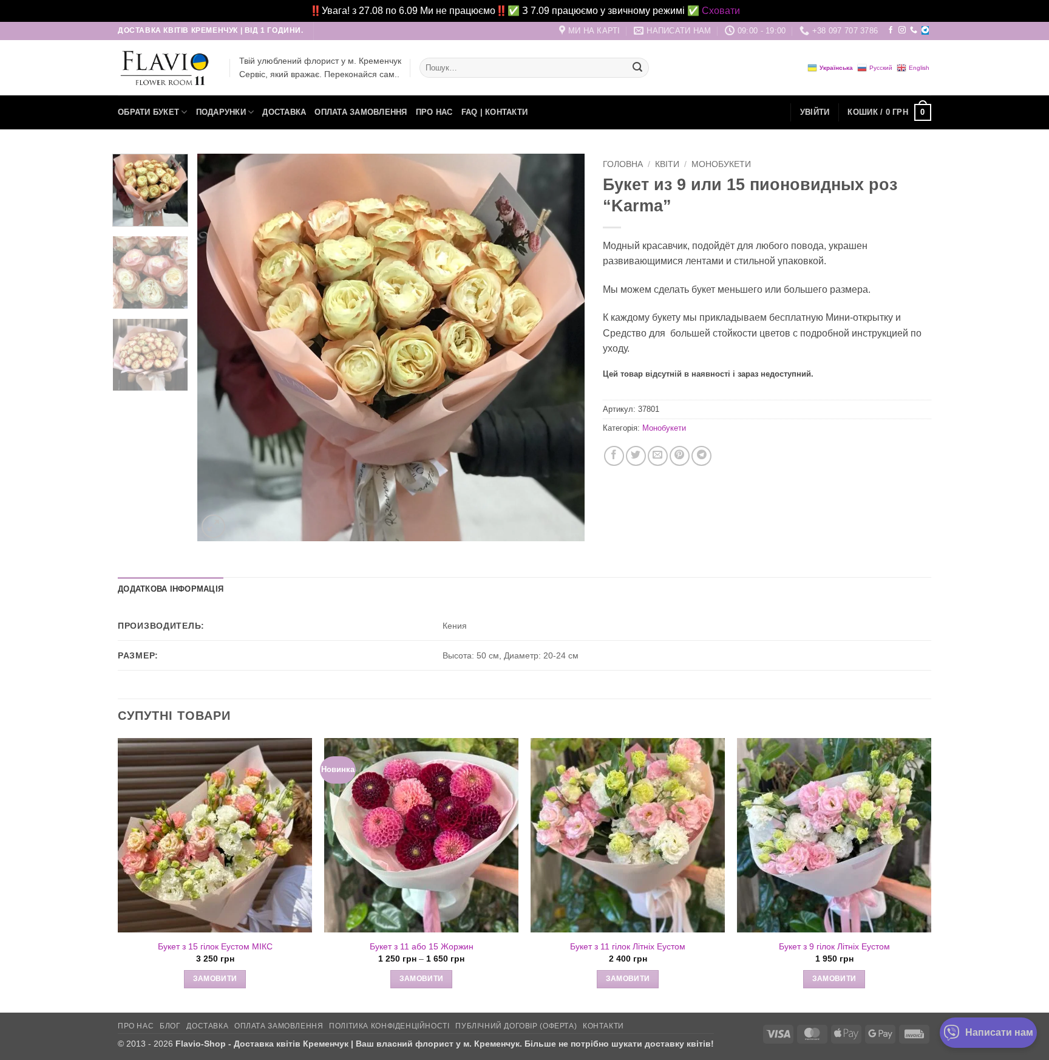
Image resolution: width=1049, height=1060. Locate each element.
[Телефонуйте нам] (913, 30)
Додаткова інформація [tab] (170, 588)
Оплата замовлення (360, 112)
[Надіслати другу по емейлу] (658, 456)
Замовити (215, 978)
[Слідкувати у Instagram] (902, 30)
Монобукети (721, 164)
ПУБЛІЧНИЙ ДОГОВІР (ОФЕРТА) (516, 1026)
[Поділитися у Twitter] (636, 456)
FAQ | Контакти (494, 112)
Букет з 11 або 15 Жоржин (422, 946)
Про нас (434, 112)
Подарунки (221, 112)
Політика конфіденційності (389, 1026)
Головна (623, 164)
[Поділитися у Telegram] (701, 456)
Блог (170, 1026)
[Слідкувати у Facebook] (890, 30)
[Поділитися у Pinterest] (680, 456)
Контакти (603, 1026)
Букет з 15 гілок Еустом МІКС (215, 946)
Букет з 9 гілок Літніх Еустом (834, 946)
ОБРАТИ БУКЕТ (148, 112)
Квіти (667, 164)
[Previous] (220, 347)
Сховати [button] (721, 10)
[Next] (561, 347)
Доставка (284, 112)
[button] (815, 112)
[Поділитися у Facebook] (614, 456)
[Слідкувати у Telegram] (925, 30)
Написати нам (999, 1032)
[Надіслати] (637, 68)
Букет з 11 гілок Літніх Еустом (627, 946)
